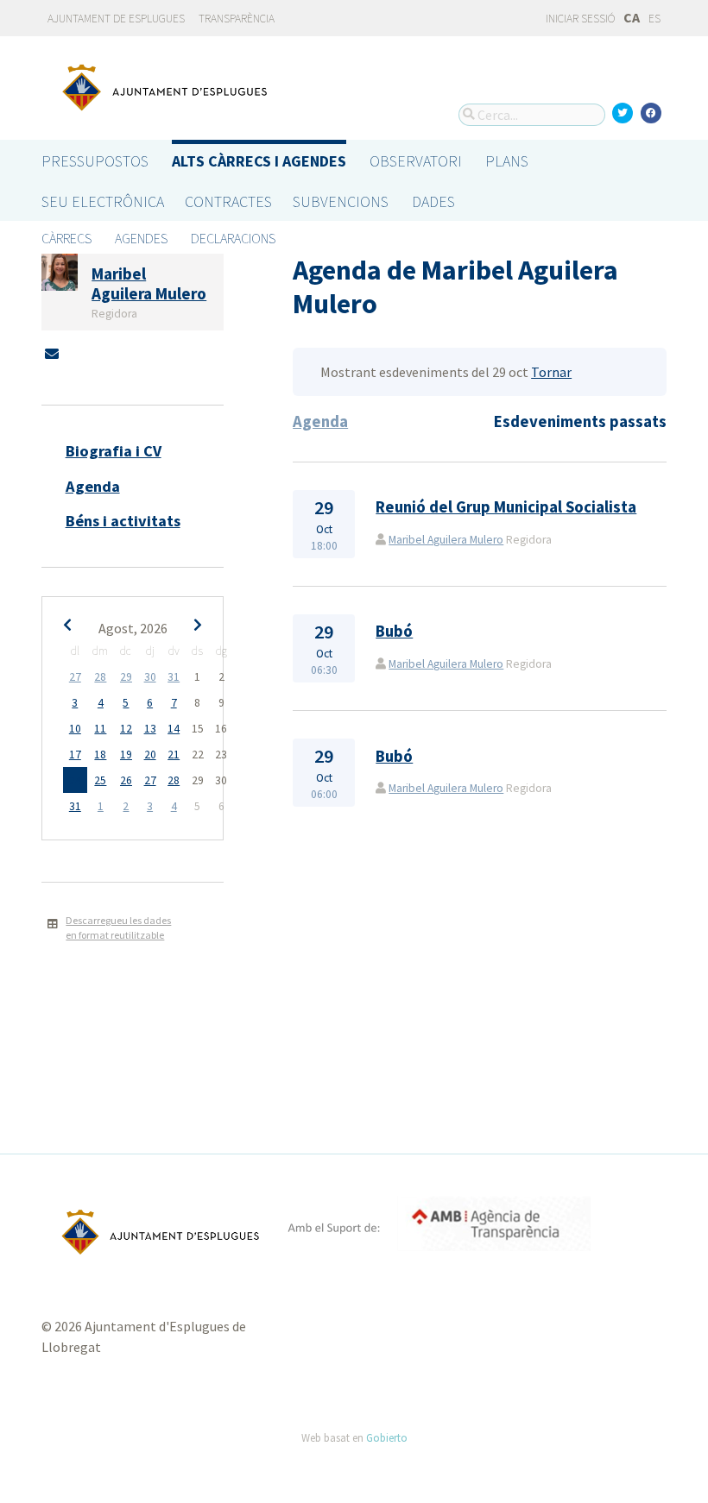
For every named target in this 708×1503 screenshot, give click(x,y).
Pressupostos (95, 161)
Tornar (551, 371)
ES (654, 18)
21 (174, 754)
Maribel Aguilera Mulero (446, 539)
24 (75, 780)
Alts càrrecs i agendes (259, 161)
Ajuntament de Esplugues (116, 18)
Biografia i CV (113, 451)
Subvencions (341, 201)
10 (75, 728)
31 (174, 677)
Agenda (93, 486)
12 (126, 728)
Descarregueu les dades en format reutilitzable (118, 927)
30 (150, 677)
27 (75, 677)
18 (100, 754)
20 (150, 754)
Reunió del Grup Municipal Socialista (506, 507)
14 (174, 728)
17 (75, 754)
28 (100, 677)
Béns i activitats (123, 521)
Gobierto (387, 1437)
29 (126, 677)
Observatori (416, 161)
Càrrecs (66, 238)
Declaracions (233, 238)
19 (126, 754)
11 (100, 728)
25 (100, 780)
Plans (506, 161)
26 (126, 780)
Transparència (237, 18)
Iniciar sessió (579, 18)
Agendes (141, 238)
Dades (433, 201)
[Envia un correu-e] (51, 354)
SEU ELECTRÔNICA (102, 201)
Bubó (394, 631)
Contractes (228, 201)
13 (150, 728)
